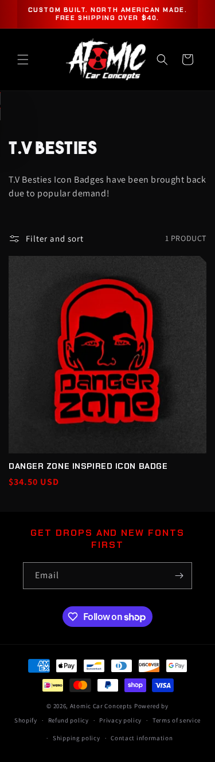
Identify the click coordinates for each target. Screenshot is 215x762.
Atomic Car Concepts (101, 706)
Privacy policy (120, 720)
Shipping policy (76, 738)
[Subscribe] (178, 575)
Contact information (142, 738)
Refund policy (68, 720)
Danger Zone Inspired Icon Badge (88, 466)
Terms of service (177, 720)
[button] (23, 59)
